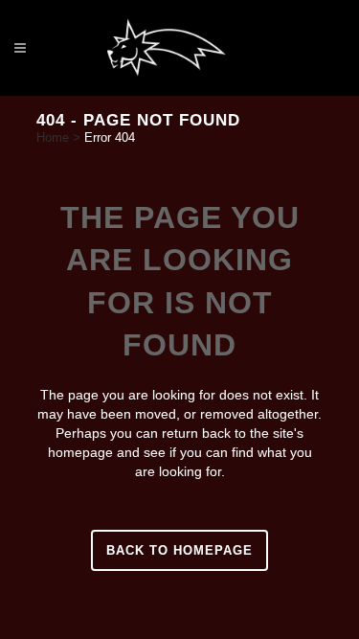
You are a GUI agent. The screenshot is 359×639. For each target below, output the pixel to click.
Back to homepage (179, 550)
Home (52, 137)
